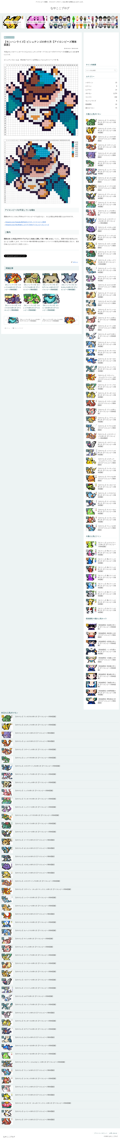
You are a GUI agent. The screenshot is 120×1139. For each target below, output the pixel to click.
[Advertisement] (101, 47)
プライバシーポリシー (100, 1133)
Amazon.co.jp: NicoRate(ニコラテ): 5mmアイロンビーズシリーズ (27, 225)
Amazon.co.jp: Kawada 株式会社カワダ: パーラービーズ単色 (25, 222)
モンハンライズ (10, 37)
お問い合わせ (113, 1133)
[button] (115, 70)
